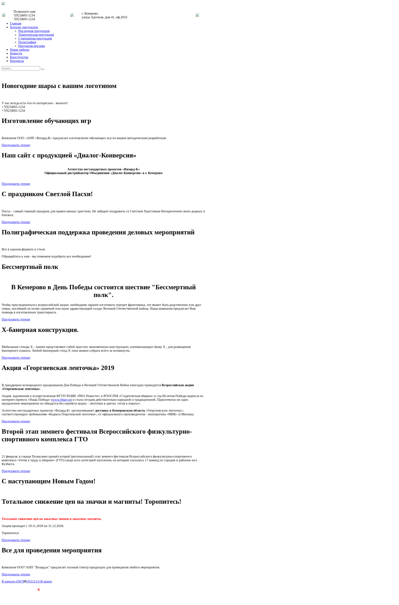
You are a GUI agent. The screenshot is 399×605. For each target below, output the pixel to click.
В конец (46, 581)
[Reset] (42, 69)
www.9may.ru (61, 399)
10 (27, 581)
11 (30, 581)
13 (37, 581)
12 (34, 581)
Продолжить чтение (16, 145)
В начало (8, 581)
